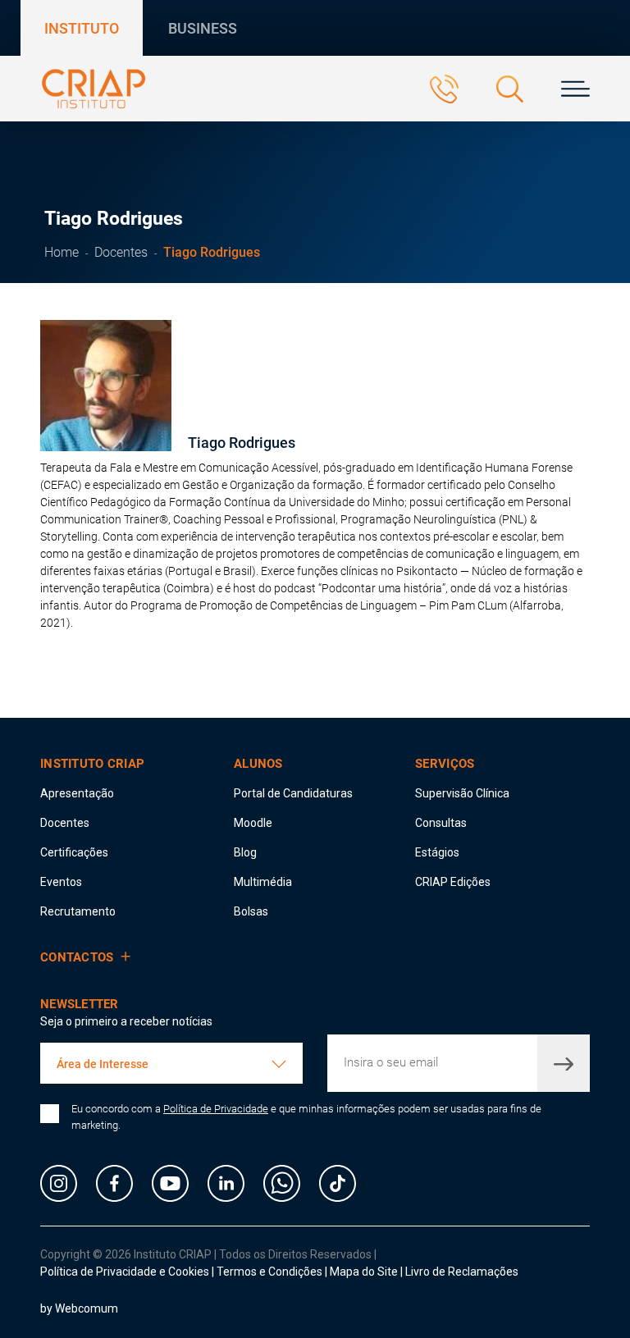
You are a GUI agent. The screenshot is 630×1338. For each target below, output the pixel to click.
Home (61, 252)
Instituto (81, 28)
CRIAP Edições (453, 881)
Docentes (121, 252)
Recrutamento (78, 911)
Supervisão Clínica (462, 793)
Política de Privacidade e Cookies (124, 1271)
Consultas (441, 822)
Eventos (61, 881)
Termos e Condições (269, 1271)
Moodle (253, 822)
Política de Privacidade (215, 1109)
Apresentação (77, 793)
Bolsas (251, 911)
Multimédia (263, 881)
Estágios (437, 852)
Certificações (74, 852)
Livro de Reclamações (461, 1271)
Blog (245, 852)
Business (202, 28)
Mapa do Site (365, 1271)
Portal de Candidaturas (293, 793)
